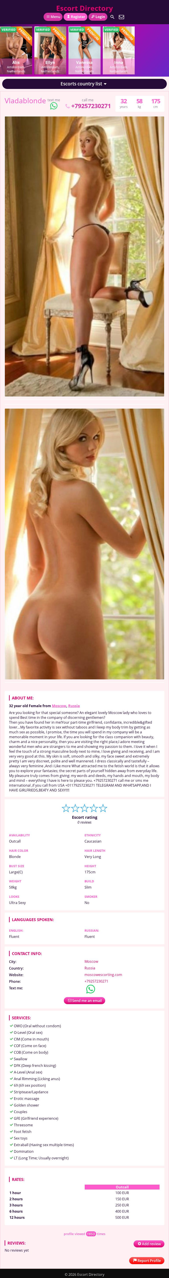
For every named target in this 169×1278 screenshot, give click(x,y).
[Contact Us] (121, 17)
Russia (74, 705)
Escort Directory (84, 8)
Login (100, 16)
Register (78, 16)
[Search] (112, 17)
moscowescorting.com (103, 974)
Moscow (59, 705)
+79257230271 (91, 106)
